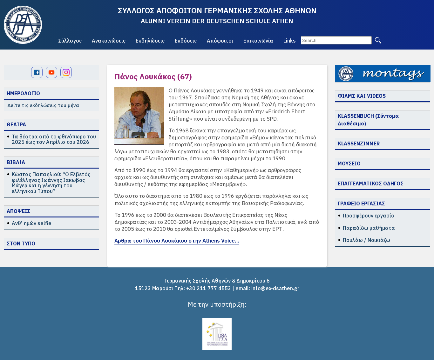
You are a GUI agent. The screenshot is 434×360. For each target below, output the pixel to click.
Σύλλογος (70, 40)
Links (289, 40)
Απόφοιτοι (220, 40)
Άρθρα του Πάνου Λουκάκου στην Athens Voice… (176, 240)
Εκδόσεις (186, 40)
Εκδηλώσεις (150, 40)
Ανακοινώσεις (108, 40)
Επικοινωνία (258, 40)
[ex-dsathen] (23, 25)
